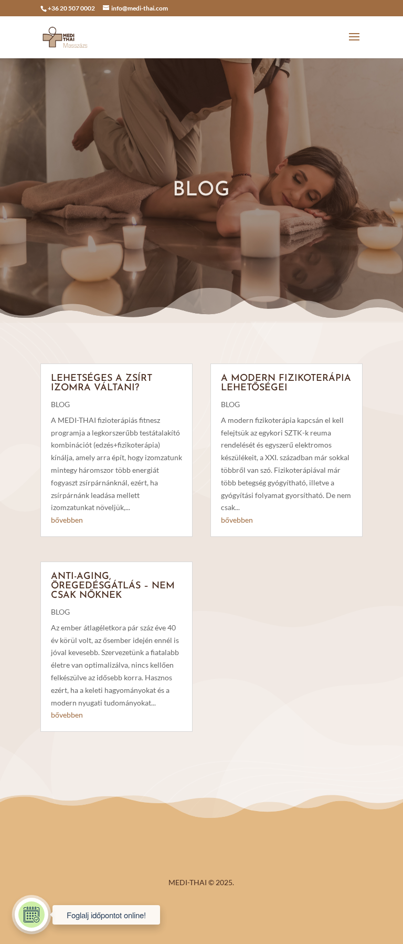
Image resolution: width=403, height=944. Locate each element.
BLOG (60, 404)
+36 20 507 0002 (71, 8)
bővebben (67, 519)
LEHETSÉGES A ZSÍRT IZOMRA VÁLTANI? (101, 383)
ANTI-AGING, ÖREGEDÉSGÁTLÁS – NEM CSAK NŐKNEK (113, 586)
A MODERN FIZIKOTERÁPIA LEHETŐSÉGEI (286, 383)
